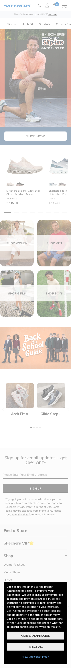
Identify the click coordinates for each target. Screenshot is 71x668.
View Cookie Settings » (35, 656)
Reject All (35, 647)
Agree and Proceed (35, 635)
